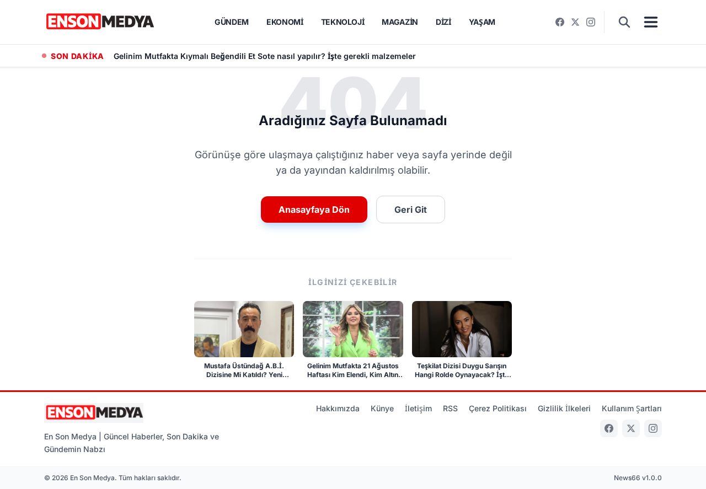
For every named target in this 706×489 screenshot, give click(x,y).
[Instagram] (590, 22)
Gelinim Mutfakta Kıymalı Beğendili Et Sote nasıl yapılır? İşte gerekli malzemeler (265, 56)
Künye (382, 408)
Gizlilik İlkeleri (564, 408)
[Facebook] (559, 22)
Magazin (400, 21)
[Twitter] (575, 22)
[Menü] (651, 22)
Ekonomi (284, 21)
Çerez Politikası (498, 408)
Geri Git (410, 209)
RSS (450, 408)
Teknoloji (343, 21)
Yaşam (482, 21)
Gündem (232, 21)
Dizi (443, 21)
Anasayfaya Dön (314, 209)
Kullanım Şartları (632, 408)
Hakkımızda (338, 408)
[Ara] (624, 22)
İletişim (418, 408)
